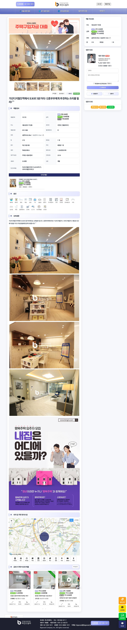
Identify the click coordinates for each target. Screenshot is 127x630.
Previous (10, 57)
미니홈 (107, 56)
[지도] (71, 520)
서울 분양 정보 (25, 11)
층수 (12, 145)
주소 (12, 125)
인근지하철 (13, 168)
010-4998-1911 (105, 66)
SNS (55, 93)
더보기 (76, 567)
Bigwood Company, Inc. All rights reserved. (54, 627)
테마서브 (48, 150)
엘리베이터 (49, 130)
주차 (47, 145)
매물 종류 (13, 130)
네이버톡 (111, 107)
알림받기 (95, 93)
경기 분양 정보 (45, 11)
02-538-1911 (105, 63)
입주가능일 (13, 155)
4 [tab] (48, 78)
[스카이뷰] (76, 520)
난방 (47, 161)
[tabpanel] (44, 57)
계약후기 (102, 11)
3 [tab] (46, 78)
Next (76, 57)
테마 (12, 150)
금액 (47, 117)
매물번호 (13, 117)
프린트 (62, 93)
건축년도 (48, 155)
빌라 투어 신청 (83, 11)
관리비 (47, 125)
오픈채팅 (103, 107)
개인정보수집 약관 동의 (101, 83)
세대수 (12, 161)
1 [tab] (40, 78)
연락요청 (103, 87)
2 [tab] (43, 78)
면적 (12, 135)
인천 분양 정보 (64, 11)
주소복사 (77, 93)
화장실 (47, 140)
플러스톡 (95, 107)
